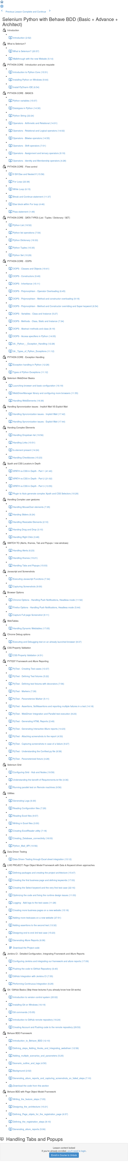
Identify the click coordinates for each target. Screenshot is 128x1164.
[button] (2, 2)
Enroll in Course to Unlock (64, 1155)
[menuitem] (2, 7)
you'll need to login (76, 1150)
